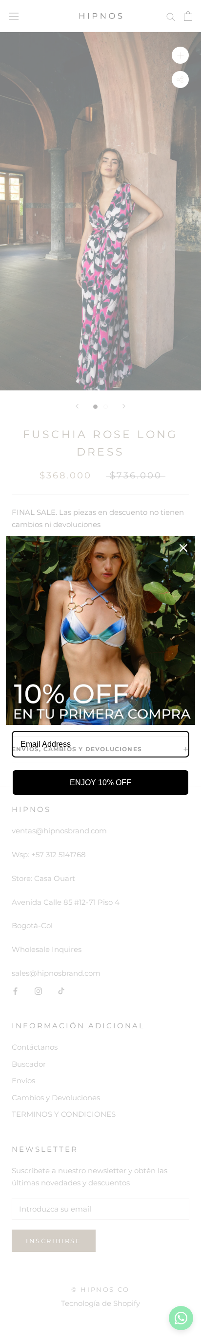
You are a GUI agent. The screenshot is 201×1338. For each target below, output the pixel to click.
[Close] (183, 548)
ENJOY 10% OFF (100, 782)
